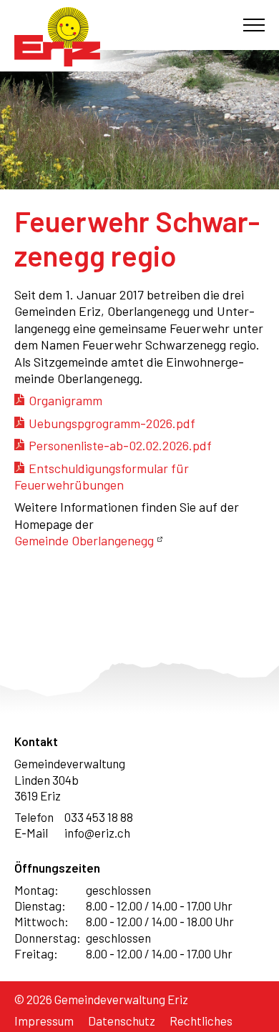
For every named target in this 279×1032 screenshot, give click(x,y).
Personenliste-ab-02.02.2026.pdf (120, 445)
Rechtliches (201, 1020)
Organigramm (65, 400)
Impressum (44, 1020)
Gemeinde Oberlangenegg (84, 540)
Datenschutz (121, 1020)
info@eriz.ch (97, 832)
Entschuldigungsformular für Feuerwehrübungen (101, 476)
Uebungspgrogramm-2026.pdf (112, 423)
